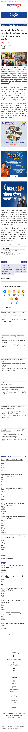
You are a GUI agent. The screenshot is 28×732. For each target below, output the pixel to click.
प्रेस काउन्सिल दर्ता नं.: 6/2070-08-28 (14, 715)
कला (14, 680)
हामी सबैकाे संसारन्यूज (16, 8)
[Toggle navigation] (24, 21)
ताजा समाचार (6, 456)
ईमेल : (14, 670)
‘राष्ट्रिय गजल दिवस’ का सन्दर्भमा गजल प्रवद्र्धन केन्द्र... (15, 518)
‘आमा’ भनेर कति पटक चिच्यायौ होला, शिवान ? (15, 602)
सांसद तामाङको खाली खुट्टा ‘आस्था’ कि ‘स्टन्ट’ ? (14, 567)
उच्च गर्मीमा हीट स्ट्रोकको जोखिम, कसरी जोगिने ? (14, 589)
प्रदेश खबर (14, 686)
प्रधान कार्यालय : (14, 658)
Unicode (14, 704)
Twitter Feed (5, 640)
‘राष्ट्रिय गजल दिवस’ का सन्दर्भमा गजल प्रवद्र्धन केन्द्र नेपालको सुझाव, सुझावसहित (13, 388)
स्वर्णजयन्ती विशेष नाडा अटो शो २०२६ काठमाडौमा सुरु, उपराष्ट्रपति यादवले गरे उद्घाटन (13, 412)
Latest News (14, 701)
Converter (14, 706)
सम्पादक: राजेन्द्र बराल (14, 719)
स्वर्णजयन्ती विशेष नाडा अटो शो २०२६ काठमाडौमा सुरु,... (15, 537)
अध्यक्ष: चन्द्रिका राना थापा (14, 717)
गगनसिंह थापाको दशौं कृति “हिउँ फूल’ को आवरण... (15, 504)
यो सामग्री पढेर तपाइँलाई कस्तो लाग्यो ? (11, 287)
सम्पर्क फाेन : (14, 664)
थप (23, 456)
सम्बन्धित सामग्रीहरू (6, 307)
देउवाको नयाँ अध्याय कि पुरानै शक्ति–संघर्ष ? (15, 577)
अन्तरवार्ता (14, 685)
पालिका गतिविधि (14, 689)
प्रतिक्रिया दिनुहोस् (5, 279)
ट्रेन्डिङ (3, 563)
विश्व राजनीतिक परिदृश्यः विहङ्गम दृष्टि (15, 623)
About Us (14, 699)
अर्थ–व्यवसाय (14, 688)
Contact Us (14, 707)
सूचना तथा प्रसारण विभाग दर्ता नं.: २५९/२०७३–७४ (14, 713)
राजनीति (14, 683)
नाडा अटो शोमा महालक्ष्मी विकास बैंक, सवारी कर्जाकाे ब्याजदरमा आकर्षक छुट (12, 436)
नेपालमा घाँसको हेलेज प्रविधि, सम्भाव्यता (13, 614)
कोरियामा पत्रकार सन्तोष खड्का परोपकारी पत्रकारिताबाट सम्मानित (14, 460)
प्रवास (14, 681)
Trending (14, 702)
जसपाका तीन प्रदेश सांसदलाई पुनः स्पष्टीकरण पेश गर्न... (14, 489)
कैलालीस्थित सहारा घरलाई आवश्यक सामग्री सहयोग (12, 254)
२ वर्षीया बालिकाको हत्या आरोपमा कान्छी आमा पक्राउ (14, 475)
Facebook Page (6, 634)
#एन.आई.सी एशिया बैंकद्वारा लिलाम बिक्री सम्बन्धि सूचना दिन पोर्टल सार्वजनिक (13, 251)
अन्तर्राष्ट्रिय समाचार (14, 691)
